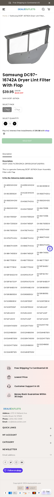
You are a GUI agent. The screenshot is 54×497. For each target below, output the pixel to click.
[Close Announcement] (49, 3)
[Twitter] (11, 462)
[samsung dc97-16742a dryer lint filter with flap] (27, 44)
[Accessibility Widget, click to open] (50, 248)
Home (5, 16)
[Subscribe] (50, 455)
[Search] (43, 9)
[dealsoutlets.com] (26, 9)
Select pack (8, 104)
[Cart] (48, 9)
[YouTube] (22, 462)
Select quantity (11, 118)
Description (7, 154)
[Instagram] (16, 462)
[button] (4, 9)
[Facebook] (5, 462)
